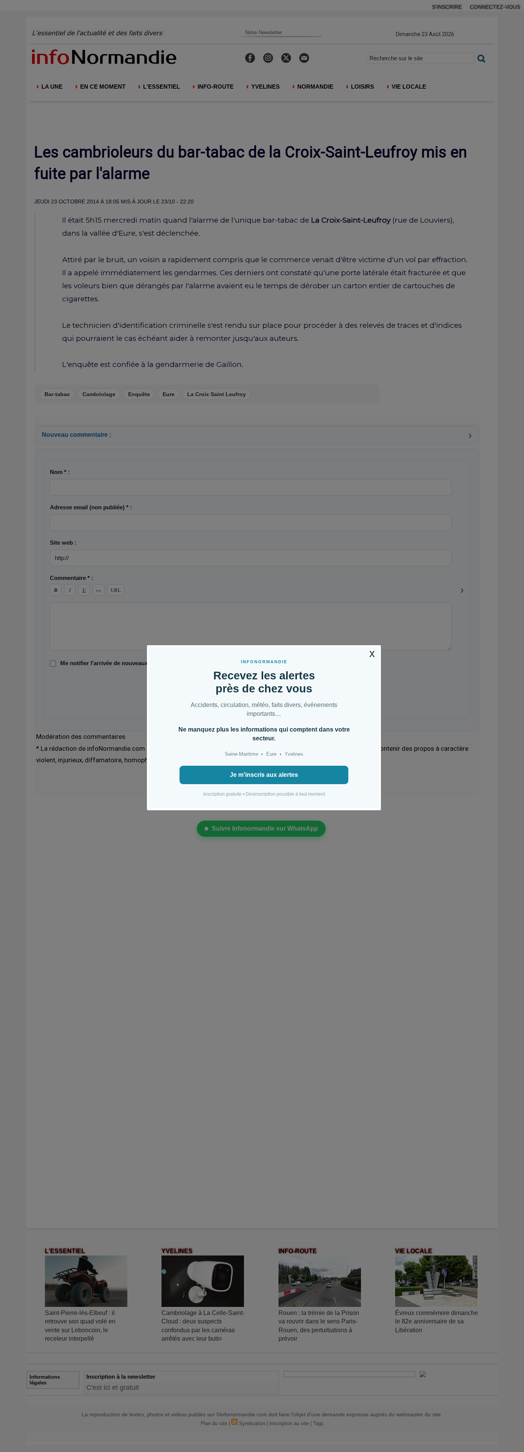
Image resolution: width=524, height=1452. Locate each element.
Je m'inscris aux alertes (264, 774)
